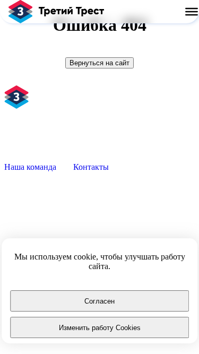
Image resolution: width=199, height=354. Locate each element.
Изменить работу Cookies (100, 328)
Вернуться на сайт (99, 63)
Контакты (91, 166)
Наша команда (30, 166)
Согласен (99, 301)
